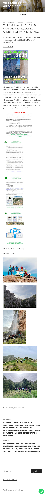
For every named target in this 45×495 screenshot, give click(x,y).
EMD (16, 408)
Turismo (22, 408)
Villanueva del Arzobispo (15, 5)
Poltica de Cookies (10, 480)
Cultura (9, 408)
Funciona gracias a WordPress (13, 490)
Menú (24, 14)
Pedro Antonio (25, 22)
